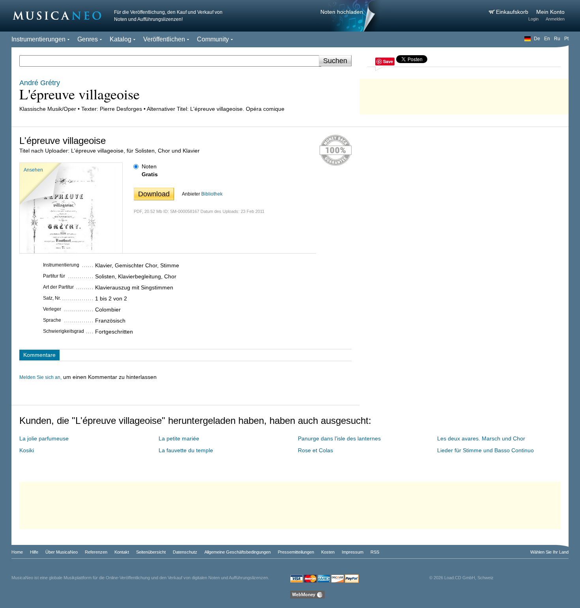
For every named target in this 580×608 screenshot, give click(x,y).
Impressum (352, 552)
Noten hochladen (341, 12)
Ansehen (33, 170)
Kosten (328, 552)
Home (17, 552)
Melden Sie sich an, (40, 377)
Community (213, 39)
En (547, 38)
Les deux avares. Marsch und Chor (481, 438)
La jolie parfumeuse (44, 438)
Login (533, 19)
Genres (87, 39)
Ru (557, 38)
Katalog (120, 39)
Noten (149, 166)
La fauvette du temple (186, 450)
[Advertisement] (464, 94)
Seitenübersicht (151, 552)
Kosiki (26, 450)
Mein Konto (550, 12)
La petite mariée (179, 438)
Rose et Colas (315, 450)
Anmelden (555, 19)
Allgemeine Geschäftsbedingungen (237, 552)
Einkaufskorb (513, 12)
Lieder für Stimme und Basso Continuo (485, 450)
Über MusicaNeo (61, 552)
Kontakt (121, 552)
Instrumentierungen (38, 39)
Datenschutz (185, 552)
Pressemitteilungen (296, 552)
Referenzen (96, 552)
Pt (566, 38)
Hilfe (34, 552)
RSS (374, 552)
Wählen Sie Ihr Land (549, 552)
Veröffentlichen (164, 39)
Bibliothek (212, 194)
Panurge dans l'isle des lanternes (339, 438)
